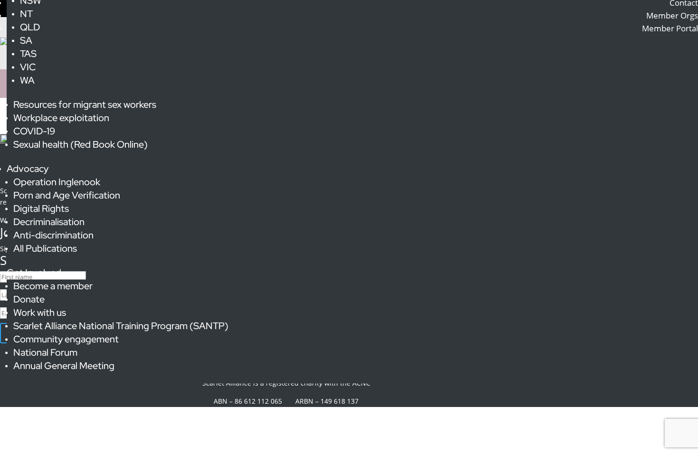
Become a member (53, 286)
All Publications (45, 248)
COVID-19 (34, 131)
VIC (28, 67)
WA (27, 80)
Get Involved (34, 272)
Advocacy (27, 168)
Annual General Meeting (63, 365)
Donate (29, 299)
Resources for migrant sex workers (84, 104)
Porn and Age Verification (66, 195)
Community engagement (66, 339)
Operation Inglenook (56, 182)
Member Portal (670, 28)
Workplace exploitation (61, 118)
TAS (28, 53)
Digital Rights (41, 208)
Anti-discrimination (53, 235)
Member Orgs (672, 15)
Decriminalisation (49, 222)
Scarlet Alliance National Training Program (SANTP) (120, 326)
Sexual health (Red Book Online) (80, 144)
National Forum (45, 352)
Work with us (39, 312)
